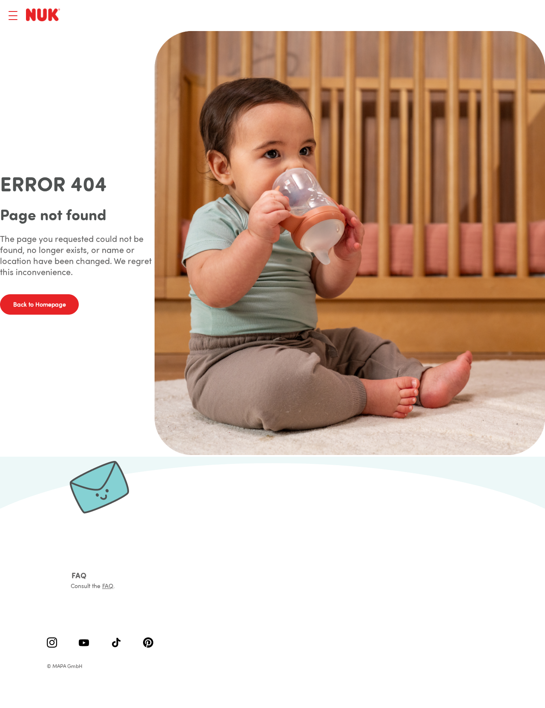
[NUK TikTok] (116, 643)
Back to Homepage (39, 304)
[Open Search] (487, 15)
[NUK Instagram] (52, 643)
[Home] (44, 16)
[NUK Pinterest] (148, 643)
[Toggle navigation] (13, 15)
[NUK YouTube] (84, 643)
